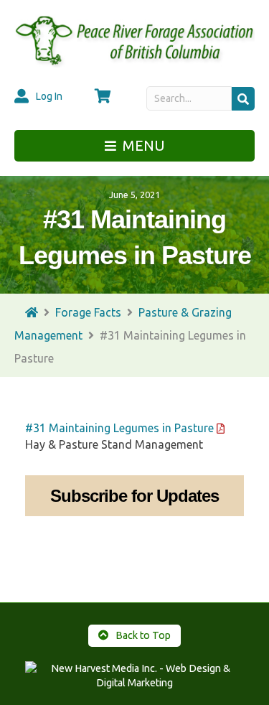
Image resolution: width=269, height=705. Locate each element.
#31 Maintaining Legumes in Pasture (119, 427)
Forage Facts (88, 312)
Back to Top (142, 635)
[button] (243, 99)
